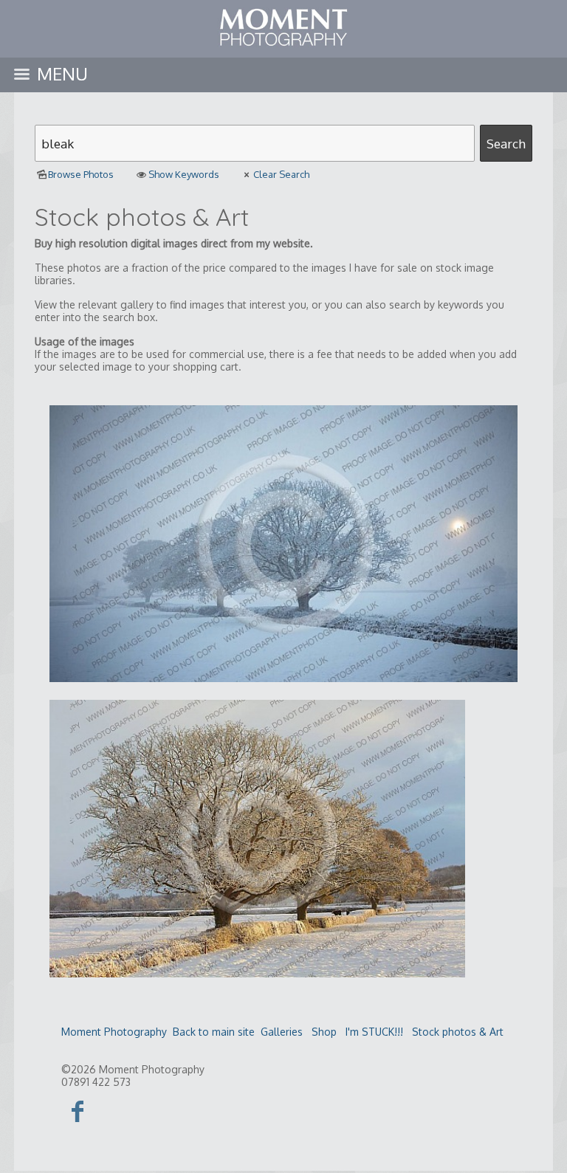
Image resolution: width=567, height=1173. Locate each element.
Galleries (282, 1031)
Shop (324, 1031)
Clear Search (281, 174)
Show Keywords (183, 174)
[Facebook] (77, 1110)
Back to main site (214, 1031)
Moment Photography (114, 1031)
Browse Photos (81, 174)
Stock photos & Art (458, 1031)
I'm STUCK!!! (374, 1031)
